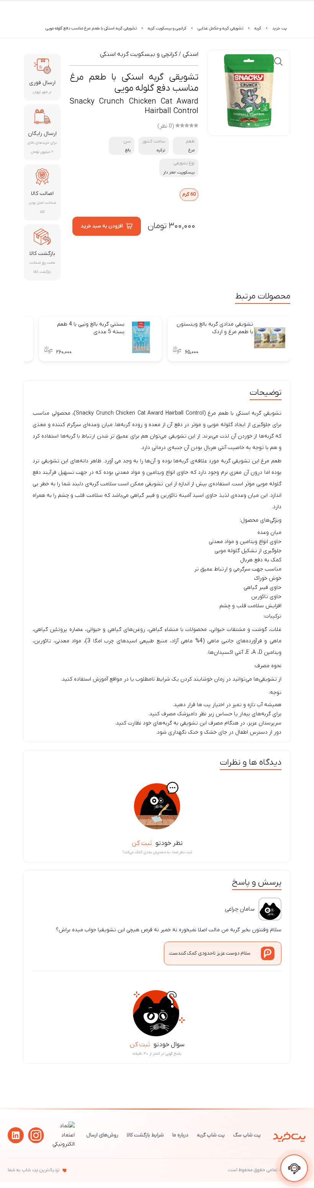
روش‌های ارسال (102, 1135)
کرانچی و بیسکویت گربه (167, 28)
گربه (257, 28)
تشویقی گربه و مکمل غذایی (220, 28)
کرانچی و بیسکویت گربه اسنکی (138, 54)
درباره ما (180, 1135)
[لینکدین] (16, 1135)
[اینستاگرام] (36, 1135)
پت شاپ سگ (247, 1135)
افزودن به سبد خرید (102, 226)
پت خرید (279, 28)
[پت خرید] (289, 1135)
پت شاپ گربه (211, 1135)
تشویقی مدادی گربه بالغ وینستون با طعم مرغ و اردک (215, 328)
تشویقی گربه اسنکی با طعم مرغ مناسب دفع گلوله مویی (91, 28)
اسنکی (190, 54)
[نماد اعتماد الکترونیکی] (62, 1144)
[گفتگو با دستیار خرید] (294, 1168)
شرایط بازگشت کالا (145, 1135)
